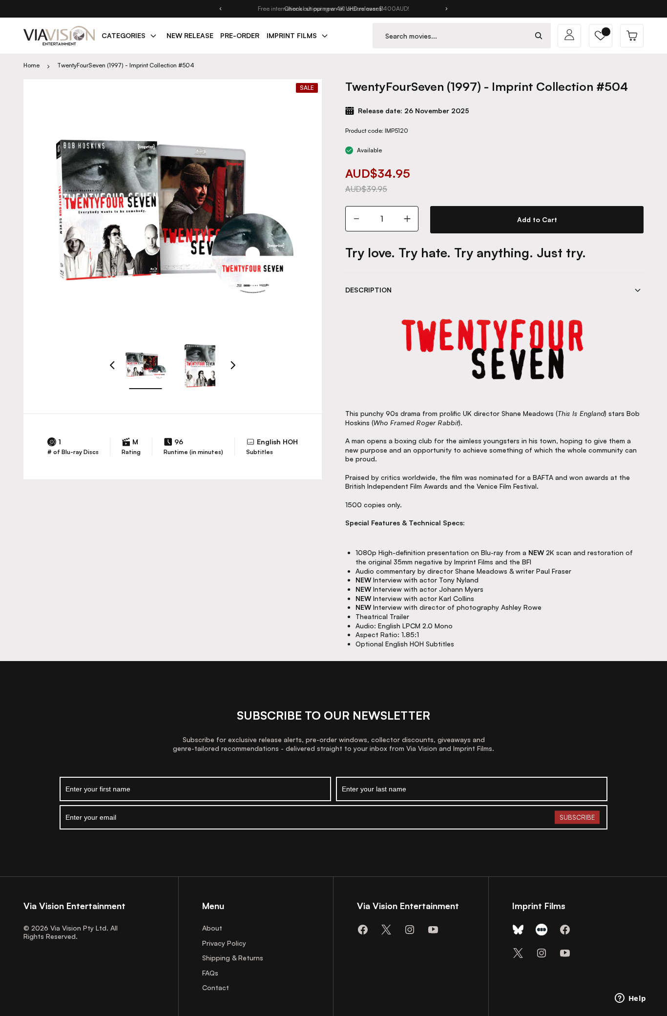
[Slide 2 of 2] (200, 365)
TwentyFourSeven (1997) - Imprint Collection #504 (125, 65)
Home (31, 65)
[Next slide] (447, 9)
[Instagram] (410, 929)
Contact (215, 987)
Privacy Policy (224, 943)
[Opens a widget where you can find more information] (630, 999)
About (212, 928)
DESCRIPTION (368, 290)
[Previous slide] (220, 9)
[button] (600, 35)
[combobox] (450, 36)
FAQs (210, 973)
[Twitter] (386, 929)
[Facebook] (363, 929)
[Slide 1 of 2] (145, 365)
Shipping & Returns (232, 958)
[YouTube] (433, 929)
